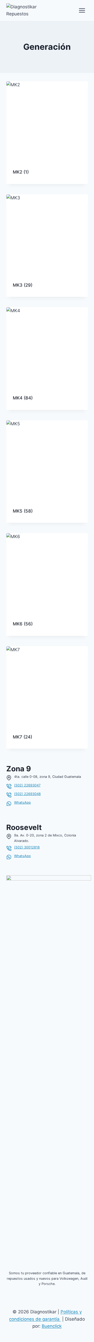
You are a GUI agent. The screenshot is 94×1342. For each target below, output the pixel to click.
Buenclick (52, 1326)
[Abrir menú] (82, 10)
